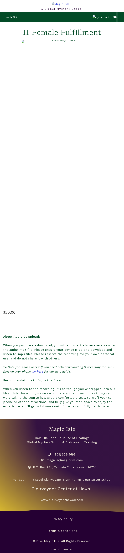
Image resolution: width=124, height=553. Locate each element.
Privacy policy (62, 519)
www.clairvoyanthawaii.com (62, 500)
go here (38, 371)
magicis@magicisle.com (64, 460)
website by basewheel (62, 549)
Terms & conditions (62, 531)
